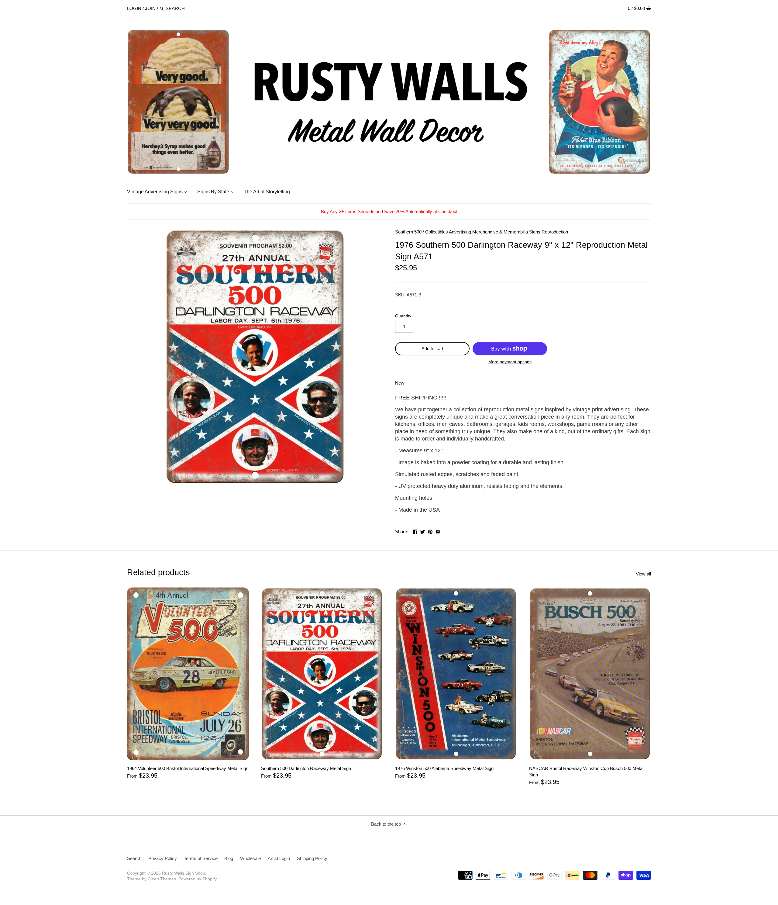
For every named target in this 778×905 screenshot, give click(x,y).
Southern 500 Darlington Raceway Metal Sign (306, 768)
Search (134, 858)
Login (134, 8)
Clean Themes (162, 879)
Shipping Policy (312, 858)
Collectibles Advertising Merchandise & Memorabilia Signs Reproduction (496, 231)
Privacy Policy (162, 858)
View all (643, 573)
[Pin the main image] (430, 531)
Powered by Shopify (197, 879)
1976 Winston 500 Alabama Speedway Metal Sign (444, 768)
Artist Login (279, 858)
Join (150, 8)
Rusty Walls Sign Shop (183, 873)
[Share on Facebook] (415, 531)
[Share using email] (437, 531)
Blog (228, 858)
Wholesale (250, 858)
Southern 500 (408, 231)
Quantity (403, 316)
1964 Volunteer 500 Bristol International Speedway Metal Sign (187, 768)
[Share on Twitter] (422, 531)
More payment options (510, 362)
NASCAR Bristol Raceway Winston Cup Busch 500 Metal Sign (586, 771)
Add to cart (432, 348)
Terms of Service (201, 858)
